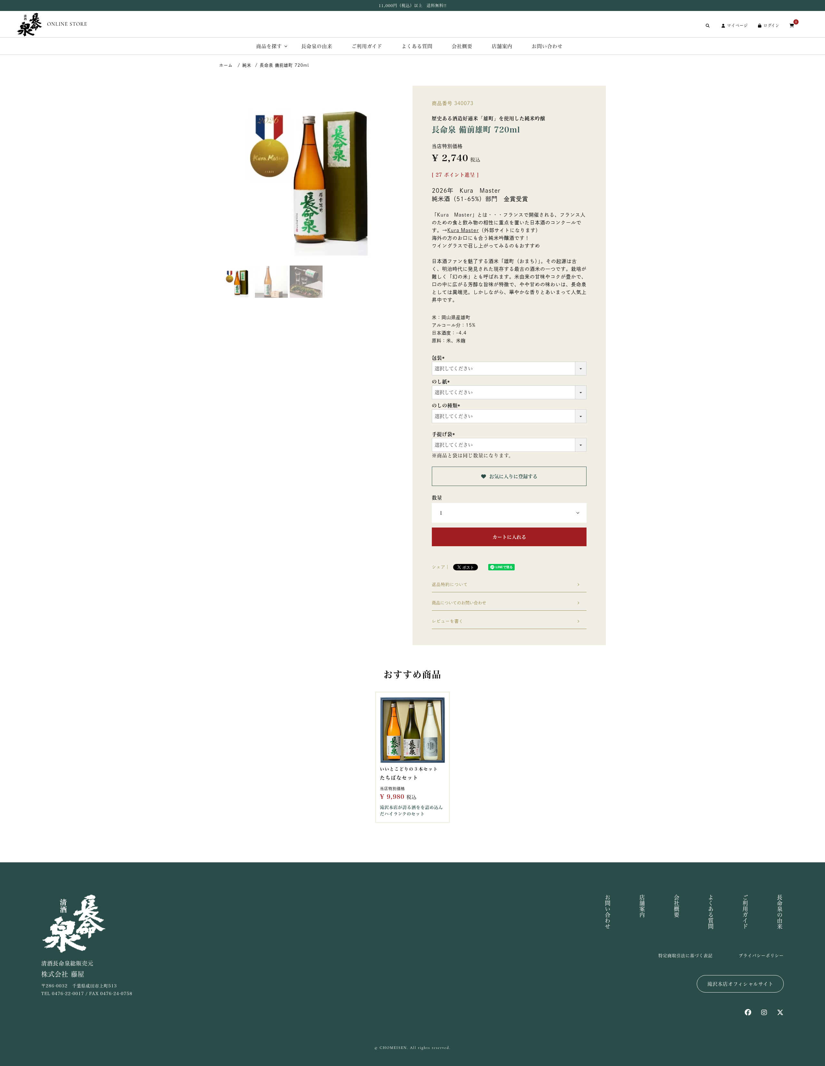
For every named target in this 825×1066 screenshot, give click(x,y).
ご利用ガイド (367, 46)
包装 (439, 357)
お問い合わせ (547, 46)
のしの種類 (447, 405)
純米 (246, 65)
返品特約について (450, 584)
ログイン (771, 25)
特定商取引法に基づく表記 (685, 956)
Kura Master (463, 230)
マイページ (737, 25)
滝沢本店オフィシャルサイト (740, 984)
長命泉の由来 (316, 46)
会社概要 (462, 46)
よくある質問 (417, 46)
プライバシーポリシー (761, 956)
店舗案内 (502, 46)
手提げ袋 (444, 434)
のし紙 (442, 381)
